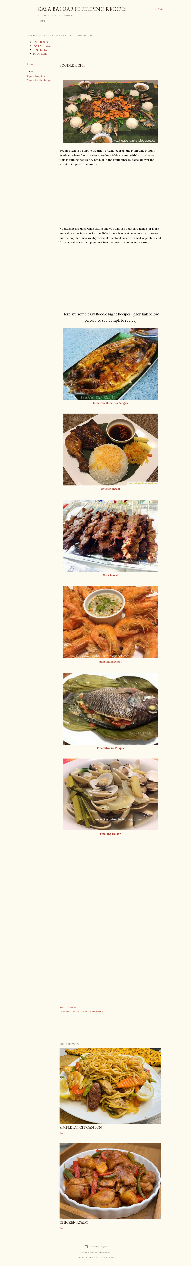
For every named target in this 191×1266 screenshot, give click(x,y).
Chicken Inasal (110, 489)
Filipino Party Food (36, 76)
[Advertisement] (110, 192)
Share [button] (30, 64)
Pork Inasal (110, 575)
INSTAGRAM (42, 46)
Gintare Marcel (103, 1252)
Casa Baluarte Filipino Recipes (82, 8)
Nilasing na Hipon (110, 661)
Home (42, 21)
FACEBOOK (40, 42)
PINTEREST (41, 50)
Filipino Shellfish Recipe (39, 80)
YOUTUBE (40, 54)
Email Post (71, 1007)
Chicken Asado (74, 1222)
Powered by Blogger (98, 1247)
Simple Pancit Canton (81, 1127)
